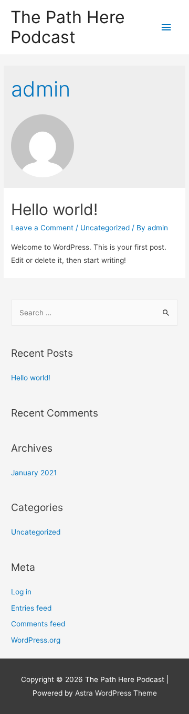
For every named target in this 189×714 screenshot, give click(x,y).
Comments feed (38, 624)
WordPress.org (35, 640)
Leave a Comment (42, 227)
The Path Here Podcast (67, 27)
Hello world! (54, 209)
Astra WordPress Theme (116, 693)
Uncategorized (105, 227)
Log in (21, 592)
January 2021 (34, 472)
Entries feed (31, 608)
